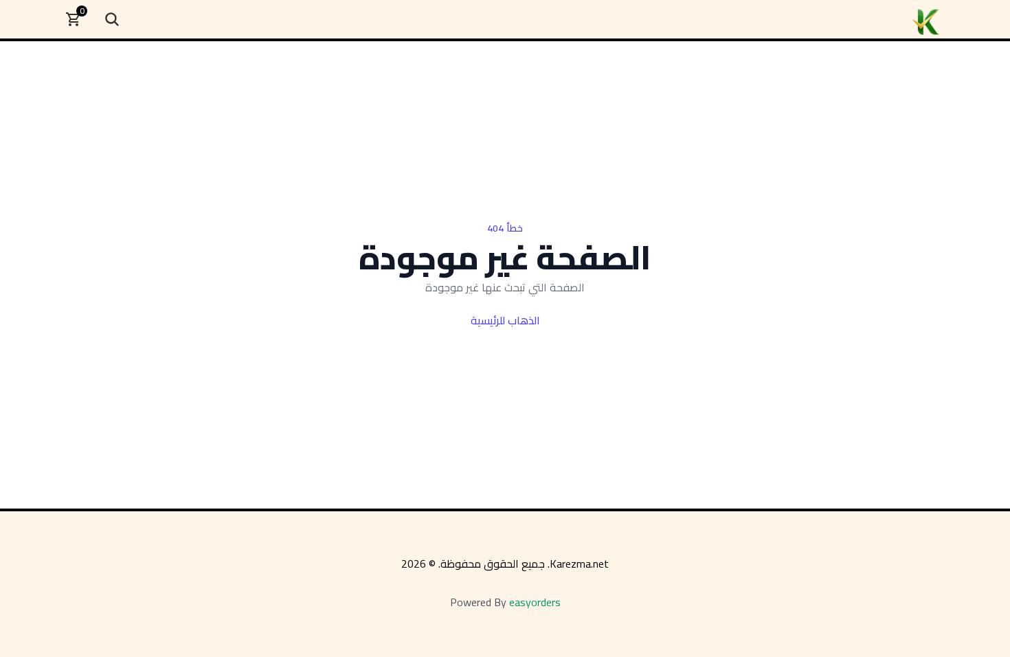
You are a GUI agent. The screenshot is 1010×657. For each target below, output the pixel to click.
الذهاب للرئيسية (505, 320)
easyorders (535, 602)
